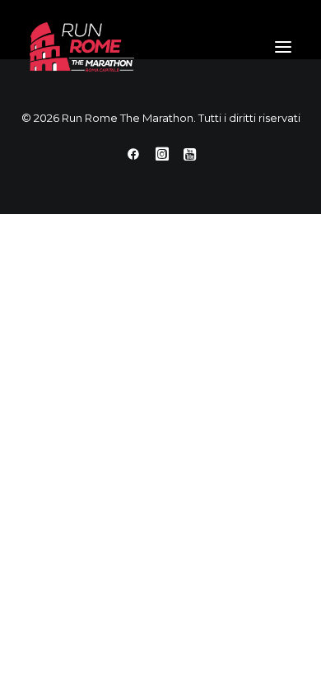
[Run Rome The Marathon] (82, 47)
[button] (283, 47)
